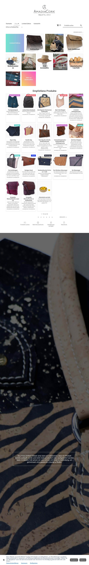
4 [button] (46, 217)
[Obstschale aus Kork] (44, 188)
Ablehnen (82, 560)
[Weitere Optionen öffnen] (22, 27)
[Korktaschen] (34, 40)
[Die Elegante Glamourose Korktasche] (44, 101)
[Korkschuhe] (29, 58)
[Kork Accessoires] (44, 58)
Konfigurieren (33, 563)
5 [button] (49, 217)
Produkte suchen (25, 224)
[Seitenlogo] (44, 10)
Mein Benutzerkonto (38, 224)
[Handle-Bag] (29, 131)
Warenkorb (64, 224)
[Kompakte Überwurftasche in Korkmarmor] (29, 188)
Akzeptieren (74, 560)
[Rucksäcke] (54, 40)
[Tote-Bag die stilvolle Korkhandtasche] (44, 131)
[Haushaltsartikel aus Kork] (76, 58)
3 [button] (43, 217)
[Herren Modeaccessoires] (13, 58)
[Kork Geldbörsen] (74, 40)
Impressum (24, 563)
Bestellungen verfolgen (51, 225)
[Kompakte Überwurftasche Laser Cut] (13, 188)
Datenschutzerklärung (12, 563)
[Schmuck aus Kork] (60, 58)
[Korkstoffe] (13, 75)
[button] (63, 217)
